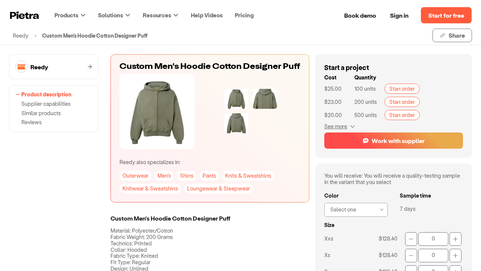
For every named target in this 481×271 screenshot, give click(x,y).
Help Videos (207, 15)
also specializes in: (149, 162)
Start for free (446, 15)
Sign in (399, 15)
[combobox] (354, 209)
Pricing (244, 15)
